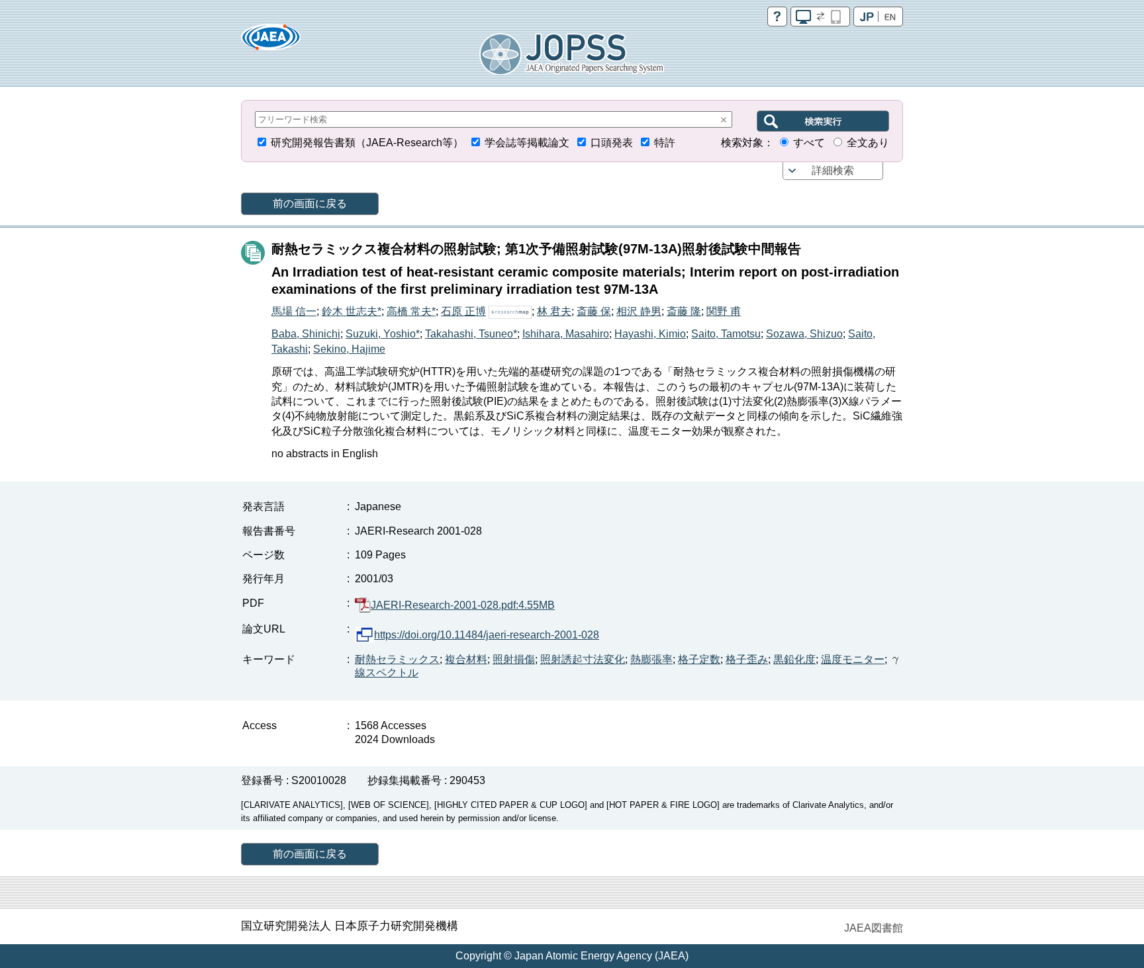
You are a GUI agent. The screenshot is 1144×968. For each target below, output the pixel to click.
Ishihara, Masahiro (565, 333)
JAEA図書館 (873, 928)
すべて (809, 142)
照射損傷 (514, 659)
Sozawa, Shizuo (804, 333)
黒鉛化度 (794, 659)
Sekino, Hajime (349, 349)
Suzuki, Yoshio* (383, 333)
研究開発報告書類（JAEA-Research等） (367, 142)
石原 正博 (463, 311)
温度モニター (852, 659)
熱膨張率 (651, 659)
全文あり (868, 142)
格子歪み (747, 659)
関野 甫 (723, 311)
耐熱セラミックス (397, 659)
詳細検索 (833, 170)
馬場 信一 (293, 311)
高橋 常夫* (411, 311)
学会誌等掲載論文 (527, 142)
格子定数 (699, 659)
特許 (664, 142)
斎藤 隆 (684, 311)
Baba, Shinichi (305, 333)
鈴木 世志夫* (351, 311)
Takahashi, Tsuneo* (471, 333)
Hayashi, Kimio (650, 333)
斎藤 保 (594, 311)
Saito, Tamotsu (726, 333)
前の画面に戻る (310, 203)
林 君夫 (554, 311)
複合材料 (466, 659)
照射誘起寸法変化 (582, 659)
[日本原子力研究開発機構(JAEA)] (271, 41)
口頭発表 (612, 142)
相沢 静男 (638, 311)
